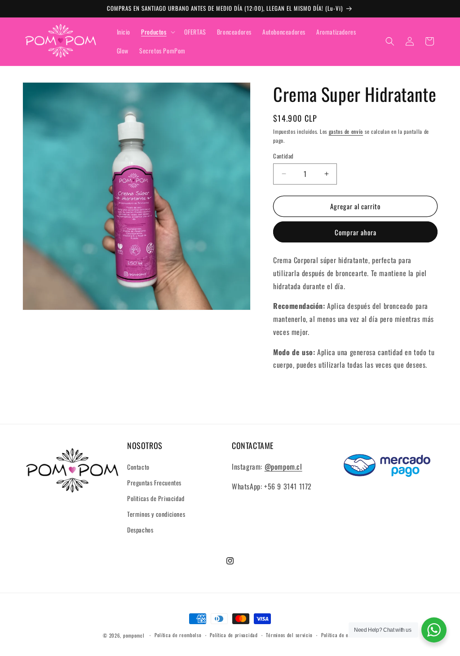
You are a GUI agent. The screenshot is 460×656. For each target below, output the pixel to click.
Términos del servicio (289, 634)
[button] (157, 31)
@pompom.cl (283, 466)
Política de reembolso (178, 634)
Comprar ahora (355, 232)
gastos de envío (346, 131)
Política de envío (339, 634)
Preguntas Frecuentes (154, 482)
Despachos (140, 529)
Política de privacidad (233, 634)
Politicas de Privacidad (156, 498)
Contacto (138, 466)
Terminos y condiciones (156, 514)
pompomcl (134, 635)
